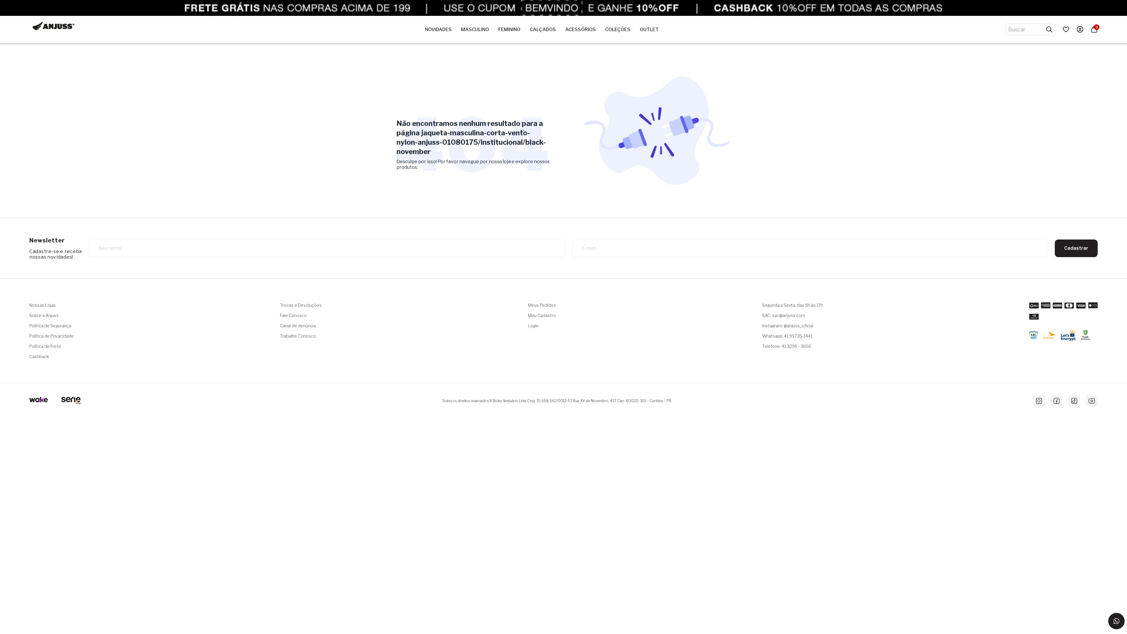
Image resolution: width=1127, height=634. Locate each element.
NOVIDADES (438, 29)
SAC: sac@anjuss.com (783, 315)
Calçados (543, 29)
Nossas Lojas (42, 305)
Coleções (617, 29)
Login (533, 325)
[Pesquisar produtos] (1049, 29)
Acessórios (580, 29)
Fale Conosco (293, 315)
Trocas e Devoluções (301, 305)
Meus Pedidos (542, 305)
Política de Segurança (50, 325)
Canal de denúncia (298, 325)
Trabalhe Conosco (298, 335)
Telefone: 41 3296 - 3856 (786, 346)
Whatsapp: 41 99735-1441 (787, 335)
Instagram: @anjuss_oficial (787, 325)
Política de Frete (45, 346)
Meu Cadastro (542, 315)
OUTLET (649, 29)
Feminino (509, 29)
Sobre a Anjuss (44, 315)
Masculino (475, 29)
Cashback (39, 356)
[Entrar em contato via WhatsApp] (1116, 621)
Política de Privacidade (51, 335)
